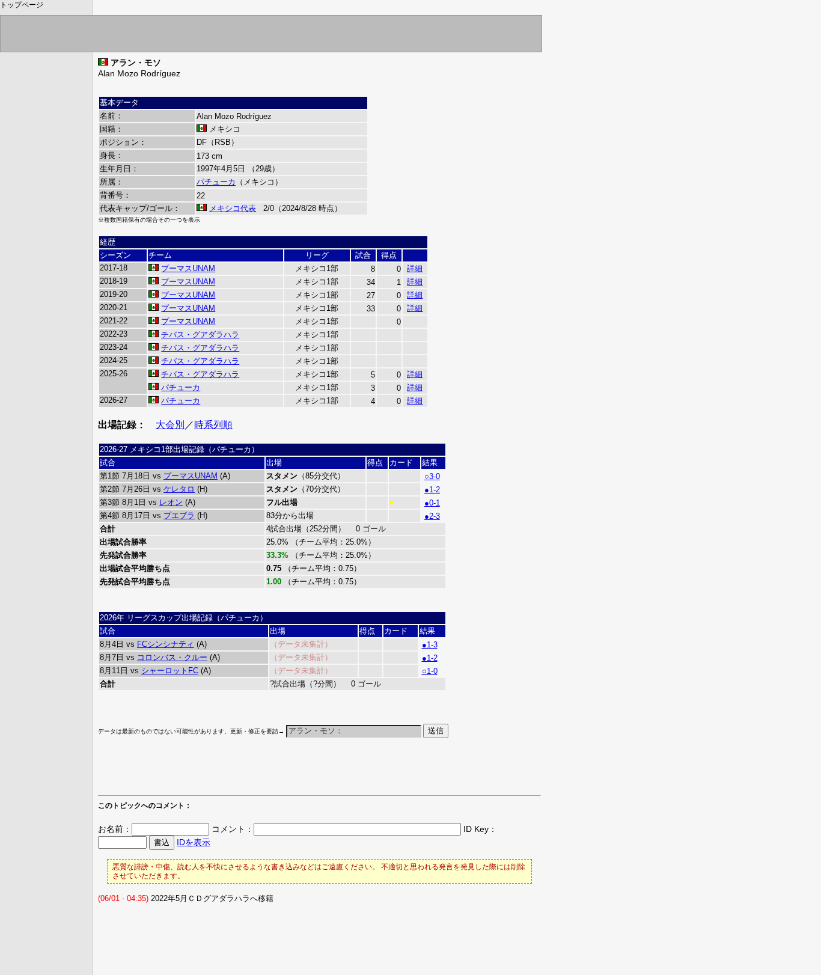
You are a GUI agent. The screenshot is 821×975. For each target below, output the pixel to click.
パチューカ (216, 181)
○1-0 (430, 671)
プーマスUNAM (188, 268)
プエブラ (179, 515)
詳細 (415, 268)
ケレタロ (179, 489)
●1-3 (430, 644)
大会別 (170, 425)
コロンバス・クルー (172, 657)
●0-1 (432, 502)
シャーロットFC (169, 670)
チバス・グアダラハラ (200, 334)
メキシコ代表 (232, 208)
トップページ (21, 5)
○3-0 (432, 476)
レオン (171, 502)
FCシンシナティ (165, 644)
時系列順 (213, 425)
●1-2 (432, 489)
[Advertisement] (238, 772)
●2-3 (432, 516)
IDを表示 (193, 842)
